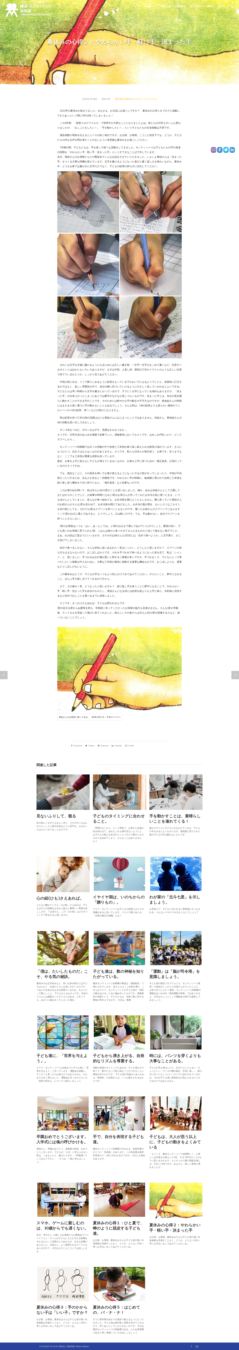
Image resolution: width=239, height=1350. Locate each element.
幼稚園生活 (180, 6)
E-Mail (131, 745)
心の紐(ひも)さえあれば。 (60, 898)
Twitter (91, 745)
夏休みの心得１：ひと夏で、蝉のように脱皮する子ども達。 (118, 1228)
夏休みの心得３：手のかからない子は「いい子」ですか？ (62, 1310)
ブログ (221, 6)
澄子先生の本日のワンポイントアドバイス (136, 98)
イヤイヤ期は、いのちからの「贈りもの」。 (119, 899)
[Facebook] (191, 1346)
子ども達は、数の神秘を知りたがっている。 (118, 974)
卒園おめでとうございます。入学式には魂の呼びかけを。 (62, 1139)
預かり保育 (195, 6)
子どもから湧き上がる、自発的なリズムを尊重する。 (118, 1058)
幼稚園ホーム (151, 6)
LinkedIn (118, 745)
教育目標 (166, 6)
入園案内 (209, 6)
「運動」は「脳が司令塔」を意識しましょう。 (174, 974)
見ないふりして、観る (56, 815)
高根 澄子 (106, 98)
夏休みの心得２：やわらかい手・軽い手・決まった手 (175, 1227)
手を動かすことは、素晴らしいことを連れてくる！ (175, 818)
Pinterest (104, 745)
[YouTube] (197, 1346)
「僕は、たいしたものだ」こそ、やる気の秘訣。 (62, 974)
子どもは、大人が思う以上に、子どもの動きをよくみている (175, 1142)
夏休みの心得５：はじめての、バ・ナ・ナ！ (116, 1310)
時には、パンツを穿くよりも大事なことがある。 (175, 1058)
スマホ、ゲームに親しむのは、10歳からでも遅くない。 (62, 1225)
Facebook (77, 745)
